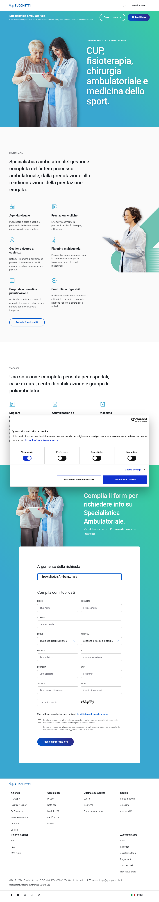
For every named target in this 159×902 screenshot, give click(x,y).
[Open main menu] (154, 5)
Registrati (124, 847)
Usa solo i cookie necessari (79, 479)
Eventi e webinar (19, 805)
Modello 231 (53, 811)
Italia (140, 895)
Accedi (123, 840)
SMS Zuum (16, 853)
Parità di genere (127, 798)
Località (41, 667)
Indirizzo (41, 650)
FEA (13, 847)
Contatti (15, 823)
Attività (85, 634)
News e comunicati (20, 817)
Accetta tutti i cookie (125, 479)
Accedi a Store (138, 5)
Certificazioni (53, 817)
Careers (14, 830)
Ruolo (40, 634)
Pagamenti (125, 859)
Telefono (42, 683)
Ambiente (124, 805)
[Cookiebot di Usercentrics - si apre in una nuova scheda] (133, 420)
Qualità (87, 798)
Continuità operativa (93, 811)
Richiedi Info (139, 17)
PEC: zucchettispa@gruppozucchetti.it (105, 880)
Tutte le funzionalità (27, 322)
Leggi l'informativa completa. (42, 440)
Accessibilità (126, 811)
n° (82, 650)
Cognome (85, 601)
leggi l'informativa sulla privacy (92, 714)
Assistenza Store (128, 853)
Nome (40, 601)
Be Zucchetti (17, 811)
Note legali (52, 805)
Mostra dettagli (133, 469)
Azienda (41, 617)
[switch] (62, 458)
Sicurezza (88, 805)
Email (83, 683)
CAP (83, 667)
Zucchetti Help (127, 865)
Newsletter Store (128, 871)
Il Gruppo (15, 798)
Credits (50, 823)
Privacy (51, 798)
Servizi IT (15, 840)
